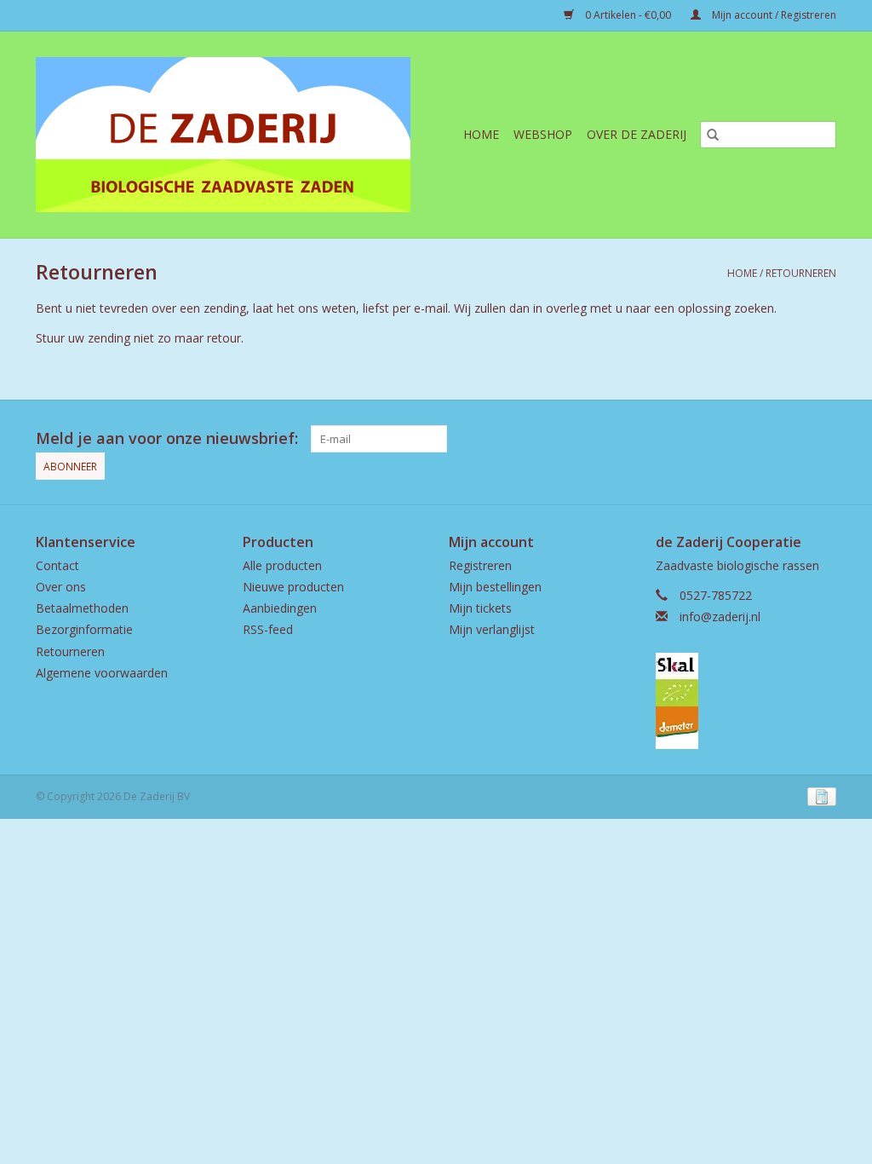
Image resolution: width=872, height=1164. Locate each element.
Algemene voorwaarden (102, 673)
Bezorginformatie (84, 629)
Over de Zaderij (636, 134)
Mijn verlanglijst (492, 629)
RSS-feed (268, 629)
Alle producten (282, 565)
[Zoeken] (713, 134)
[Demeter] (746, 727)
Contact (57, 565)
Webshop (542, 134)
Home (481, 134)
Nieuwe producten (293, 587)
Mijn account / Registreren (772, 15)
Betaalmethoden (82, 608)
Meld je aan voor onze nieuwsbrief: (167, 438)
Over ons (61, 587)
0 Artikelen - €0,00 (628, 15)
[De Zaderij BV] (235, 134)
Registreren (480, 565)
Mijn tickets (480, 608)
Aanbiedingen (280, 608)
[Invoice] (818, 796)
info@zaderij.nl (720, 616)
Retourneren (801, 273)
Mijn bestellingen (495, 587)
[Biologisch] (746, 679)
